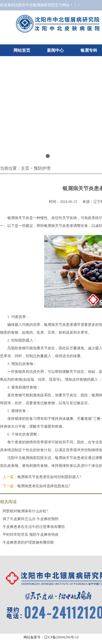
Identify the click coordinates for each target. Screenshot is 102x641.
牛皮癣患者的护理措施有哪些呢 (28, 542)
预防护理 (42, 168)
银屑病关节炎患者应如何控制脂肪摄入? (49, 477)
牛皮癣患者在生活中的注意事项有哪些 (34, 527)
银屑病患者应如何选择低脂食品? (43, 486)
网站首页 (22, 50)
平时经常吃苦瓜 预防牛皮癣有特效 (31, 535)
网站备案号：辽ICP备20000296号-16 (51, 637)
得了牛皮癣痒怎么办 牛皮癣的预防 (31, 519)
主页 (25, 168)
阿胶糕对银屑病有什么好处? (25, 511)
